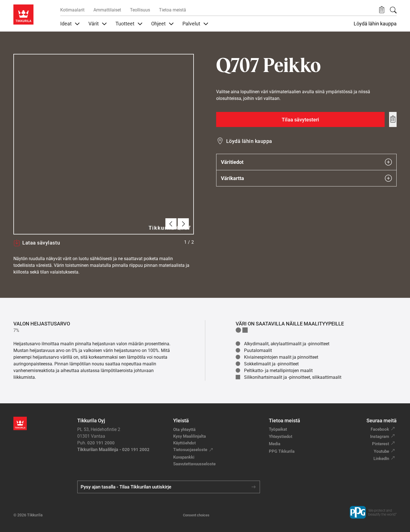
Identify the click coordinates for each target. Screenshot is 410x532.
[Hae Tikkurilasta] (393, 10)
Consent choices (196, 515)
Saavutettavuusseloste (194, 463)
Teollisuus (140, 10)
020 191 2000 (101, 442)
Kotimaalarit (72, 10)
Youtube (381, 451)
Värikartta (232, 178)
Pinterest (380, 443)
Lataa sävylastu (41, 243)
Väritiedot (232, 162)
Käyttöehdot (184, 442)
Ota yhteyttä (184, 429)
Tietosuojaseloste (190, 449)
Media (274, 443)
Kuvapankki (183, 457)
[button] (381, 10)
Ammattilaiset (107, 10)
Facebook (380, 429)
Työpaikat (278, 429)
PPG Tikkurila (282, 451)
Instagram (379, 436)
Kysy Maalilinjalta (189, 436)
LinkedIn (381, 458)
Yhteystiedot (280, 436)
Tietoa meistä (172, 10)
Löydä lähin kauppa (375, 24)
